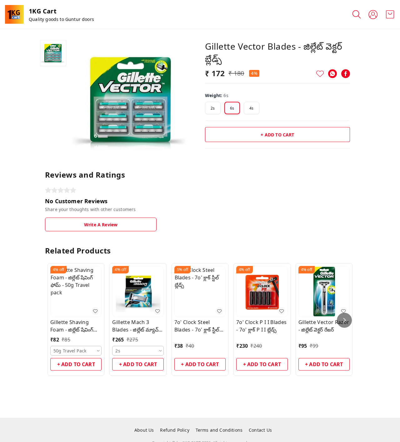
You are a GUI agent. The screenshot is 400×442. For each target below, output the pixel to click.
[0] (390, 14)
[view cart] (390, 14)
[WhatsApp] (332, 73)
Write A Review (101, 225)
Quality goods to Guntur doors (61, 19)
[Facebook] (345, 73)
